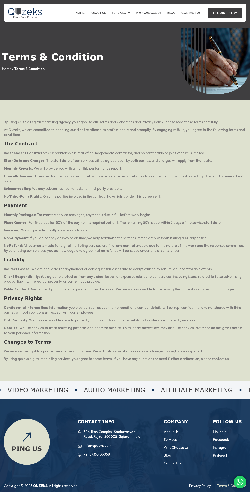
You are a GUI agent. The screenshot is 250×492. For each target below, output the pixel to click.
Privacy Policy (200, 485)
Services (119, 13)
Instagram (221, 447)
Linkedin (219, 431)
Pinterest (220, 455)
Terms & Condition (231, 485)
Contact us (191, 13)
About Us (98, 13)
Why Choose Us (148, 13)
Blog (171, 13)
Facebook (221, 439)
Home (80, 13)
